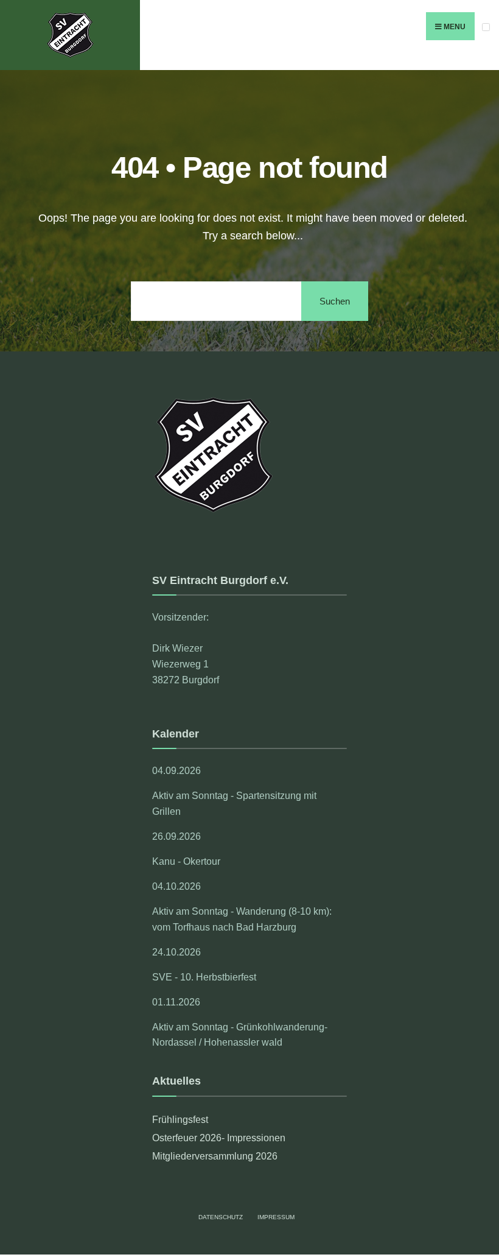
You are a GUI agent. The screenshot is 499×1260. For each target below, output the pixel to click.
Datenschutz (220, 1217)
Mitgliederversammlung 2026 (214, 1155)
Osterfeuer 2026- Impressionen (218, 1137)
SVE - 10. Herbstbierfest (204, 976)
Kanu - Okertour (186, 861)
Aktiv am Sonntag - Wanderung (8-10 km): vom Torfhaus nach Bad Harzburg (242, 919)
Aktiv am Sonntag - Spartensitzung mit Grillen (234, 803)
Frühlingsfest (180, 1119)
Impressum (276, 1217)
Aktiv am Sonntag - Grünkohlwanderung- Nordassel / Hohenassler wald (239, 1034)
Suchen (334, 301)
